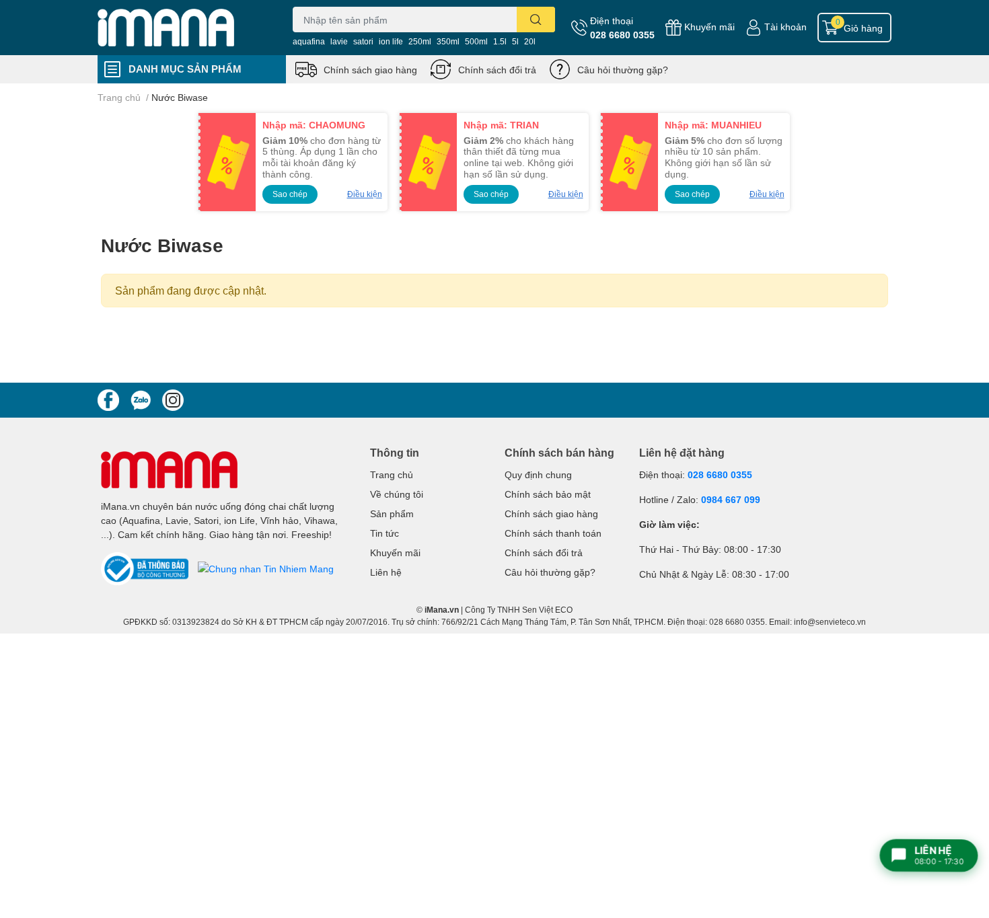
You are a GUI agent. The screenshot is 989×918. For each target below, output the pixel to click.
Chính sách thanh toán (553, 533)
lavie (339, 41)
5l (515, 41)
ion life (391, 41)
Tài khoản (785, 26)
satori (363, 41)
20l (530, 41)
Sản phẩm (392, 513)
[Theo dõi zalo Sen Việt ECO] (140, 398)
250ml (419, 41)
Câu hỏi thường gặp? (622, 69)
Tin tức (384, 533)
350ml (448, 41)
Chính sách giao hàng (370, 69)
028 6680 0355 (622, 34)
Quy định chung (538, 474)
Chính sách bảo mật (548, 494)
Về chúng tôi (396, 494)
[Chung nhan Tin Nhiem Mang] (266, 568)
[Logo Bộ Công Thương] (146, 568)
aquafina (309, 41)
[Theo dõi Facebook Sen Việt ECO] (108, 398)
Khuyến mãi (709, 26)
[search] (536, 19)
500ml (476, 41)
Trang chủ (391, 474)
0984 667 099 (730, 499)
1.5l (500, 41)
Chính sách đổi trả (497, 69)
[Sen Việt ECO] (181, 27)
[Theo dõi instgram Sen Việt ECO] (173, 398)
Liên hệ (386, 572)
